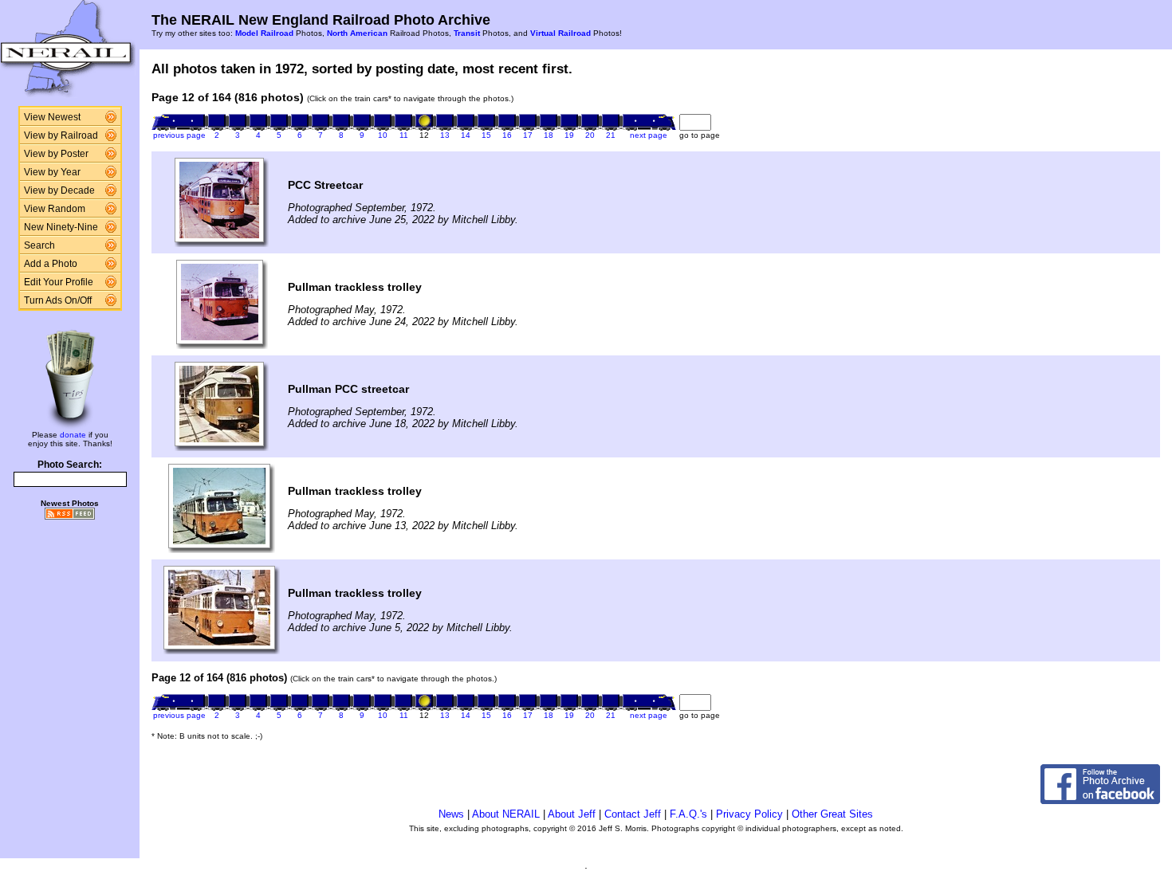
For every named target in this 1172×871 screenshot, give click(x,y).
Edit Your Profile (58, 282)
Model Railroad (264, 33)
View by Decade (59, 190)
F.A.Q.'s (688, 814)
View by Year (52, 172)
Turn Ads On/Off (58, 300)
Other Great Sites (832, 814)
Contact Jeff (632, 814)
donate (73, 434)
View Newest (52, 117)
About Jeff (572, 814)
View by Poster (56, 154)
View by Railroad (61, 135)
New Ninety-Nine (61, 227)
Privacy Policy (749, 814)
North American (357, 33)
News (451, 814)
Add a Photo (50, 264)
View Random (54, 209)
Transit (467, 33)
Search (39, 245)
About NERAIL (506, 814)
